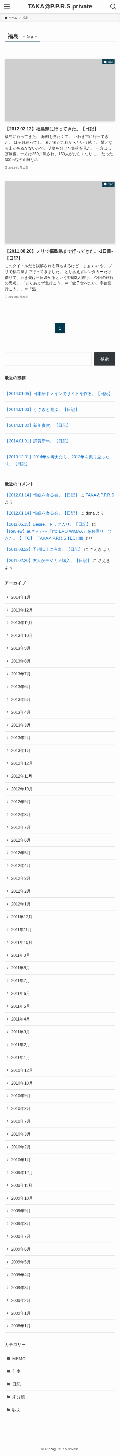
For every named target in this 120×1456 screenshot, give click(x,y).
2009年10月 (22, 1198)
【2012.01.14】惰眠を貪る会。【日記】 (42, 495)
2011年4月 (20, 1019)
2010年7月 (21, 1121)
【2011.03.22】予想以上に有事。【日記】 (44, 549)
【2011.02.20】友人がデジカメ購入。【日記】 (48, 560)
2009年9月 (21, 1210)
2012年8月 (21, 814)
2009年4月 (21, 1274)
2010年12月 (22, 1070)
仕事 (16, 1371)
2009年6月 (21, 1249)
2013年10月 (22, 635)
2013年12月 (22, 610)
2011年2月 (20, 1044)
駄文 (16, 1409)
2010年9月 (21, 1095)
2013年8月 (21, 661)
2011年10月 (21, 942)
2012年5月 (21, 852)
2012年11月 (21, 776)
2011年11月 (21, 929)
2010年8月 (21, 1108)
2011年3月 (20, 1031)
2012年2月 (21, 891)
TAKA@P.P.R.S (100, 495)
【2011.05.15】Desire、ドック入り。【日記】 (48, 524)
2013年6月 (21, 686)
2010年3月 (21, 1134)
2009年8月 (21, 1223)
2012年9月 (21, 801)
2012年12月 (22, 763)
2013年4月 (21, 712)
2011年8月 (20, 967)
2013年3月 (21, 725)
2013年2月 (21, 737)
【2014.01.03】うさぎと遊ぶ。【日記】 (42, 409)
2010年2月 (21, 1147)
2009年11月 (21, 1185)
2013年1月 (21, 750)
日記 (16, 1384)
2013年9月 (21, 648)
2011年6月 (20, 993)
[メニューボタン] (6, 6)
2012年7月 (21, 827)
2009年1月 (21, 1313)
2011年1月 (20, 1057)
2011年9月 (20, 955)
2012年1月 (21, 904)
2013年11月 (21, 622)
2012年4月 (21, 865)
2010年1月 (21, 1159)
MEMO (19, 1358)
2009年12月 (22, 1172)
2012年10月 (22, 789)
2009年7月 (21, 1236)
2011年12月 (21, 916)
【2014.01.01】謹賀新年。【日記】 (38, 441)
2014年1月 (21, 597)
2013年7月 (21, 673)
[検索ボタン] (113, 6)
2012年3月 (21, 878)
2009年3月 (21, 1287)
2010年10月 (22, 1083)
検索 (104, 358)
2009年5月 (21, 1262)
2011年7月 (20, 980)
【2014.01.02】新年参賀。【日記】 (38, 425)
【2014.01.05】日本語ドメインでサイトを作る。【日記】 (59, 393)
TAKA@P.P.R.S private (60, 7)
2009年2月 (21, 1300)
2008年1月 (21, 1325)
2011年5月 (20, 1006)
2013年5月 (21, 699)
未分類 (18, 1396)
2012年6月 (21, 840)
